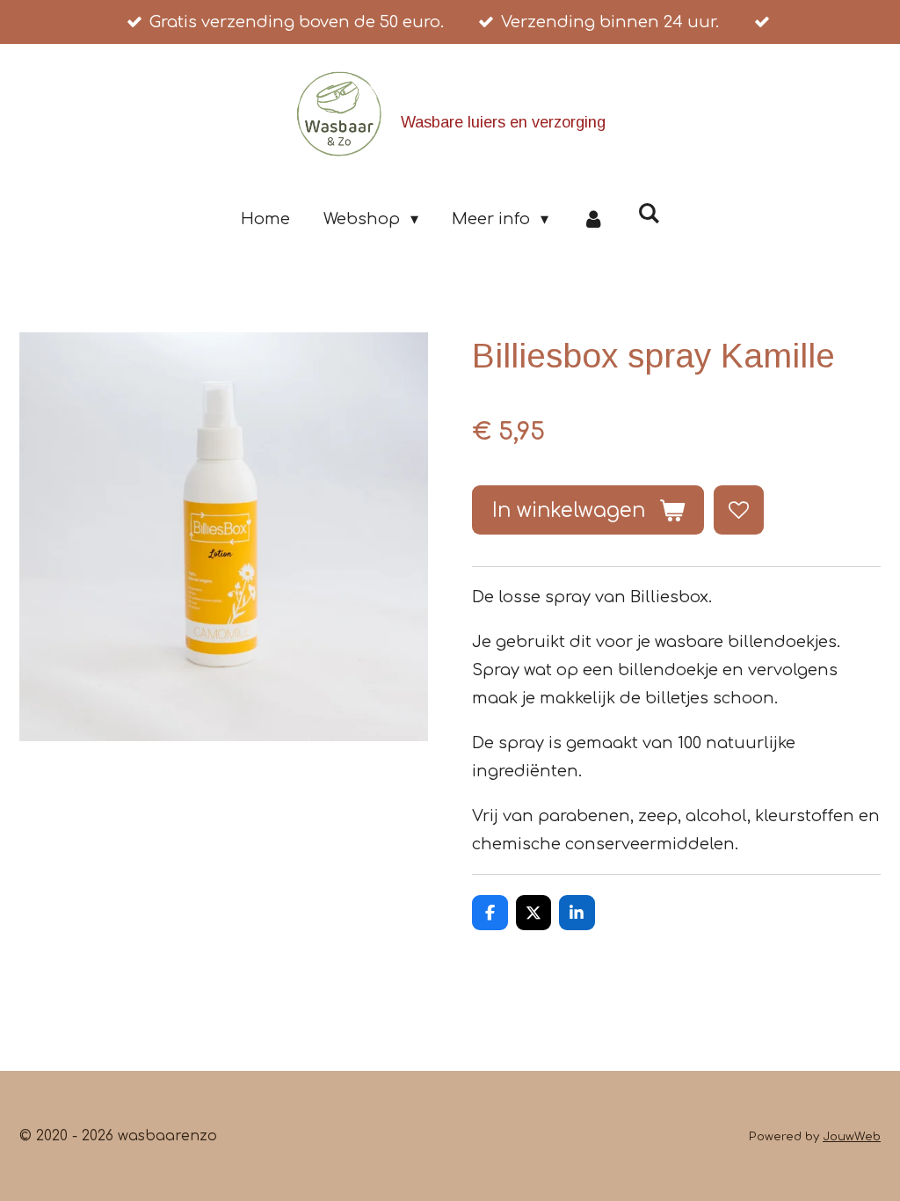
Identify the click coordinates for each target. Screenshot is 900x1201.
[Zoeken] (648, 213)
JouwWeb (852, 1136)
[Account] (593, 218)
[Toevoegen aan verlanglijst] (738, 510)
